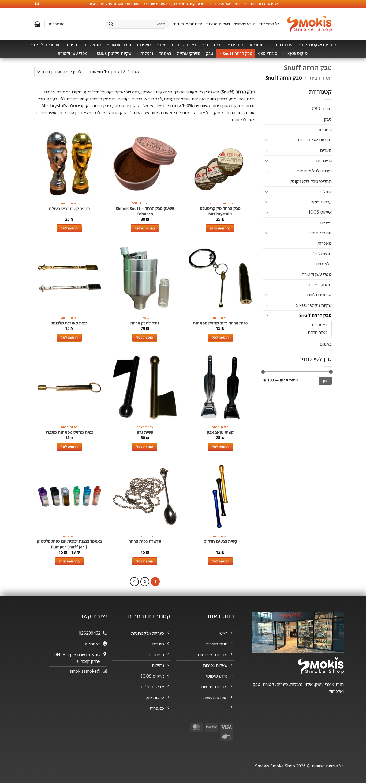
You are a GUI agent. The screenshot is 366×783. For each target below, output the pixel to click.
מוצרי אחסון (120, 44)
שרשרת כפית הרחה (145, 541)
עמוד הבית (320, 77)
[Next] (134, 581)
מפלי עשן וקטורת (72, 53)
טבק (209, 53)
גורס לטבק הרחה (144, 323)
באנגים (165, 53)
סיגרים (237, 44)
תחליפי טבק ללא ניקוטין (311, 181)
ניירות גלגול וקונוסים (178, 44)
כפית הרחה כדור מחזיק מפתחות (220, 323)
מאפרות (144, 44)
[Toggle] (266, 140)
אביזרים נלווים (46, 44)
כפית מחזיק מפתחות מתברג (69, 432)
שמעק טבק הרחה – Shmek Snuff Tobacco (145, 211)
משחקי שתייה (188, 53)
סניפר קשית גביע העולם (69, 208)
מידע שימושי (244, 24)
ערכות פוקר (282, 44)
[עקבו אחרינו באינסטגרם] (37, 4)
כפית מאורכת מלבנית (69, 323)
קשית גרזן (145, 432)
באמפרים (319, 324)
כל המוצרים (269, 24)
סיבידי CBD (267, 53)
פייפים (71, 44)
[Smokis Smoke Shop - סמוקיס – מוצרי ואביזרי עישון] (309, 24)
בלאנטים (324, 264)
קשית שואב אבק (220, 432)
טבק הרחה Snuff (237, 53)
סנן (325, 381)
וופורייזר (256, 44)
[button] (56, 24)
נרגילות (146, 53)
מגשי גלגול (92, 44)
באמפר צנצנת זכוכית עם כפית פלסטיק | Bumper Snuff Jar (69, 544)
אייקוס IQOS (297, 53)
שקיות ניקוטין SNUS (114, 53)
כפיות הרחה (317, 332)
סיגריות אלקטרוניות (319, 44)
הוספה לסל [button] (69, 228)
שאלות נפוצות (218, 24)
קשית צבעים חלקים (220, 541)
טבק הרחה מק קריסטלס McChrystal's (220, 211)
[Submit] (110, 24)
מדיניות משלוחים (187, 24)
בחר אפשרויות (220, 228)
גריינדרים (213, 44)
